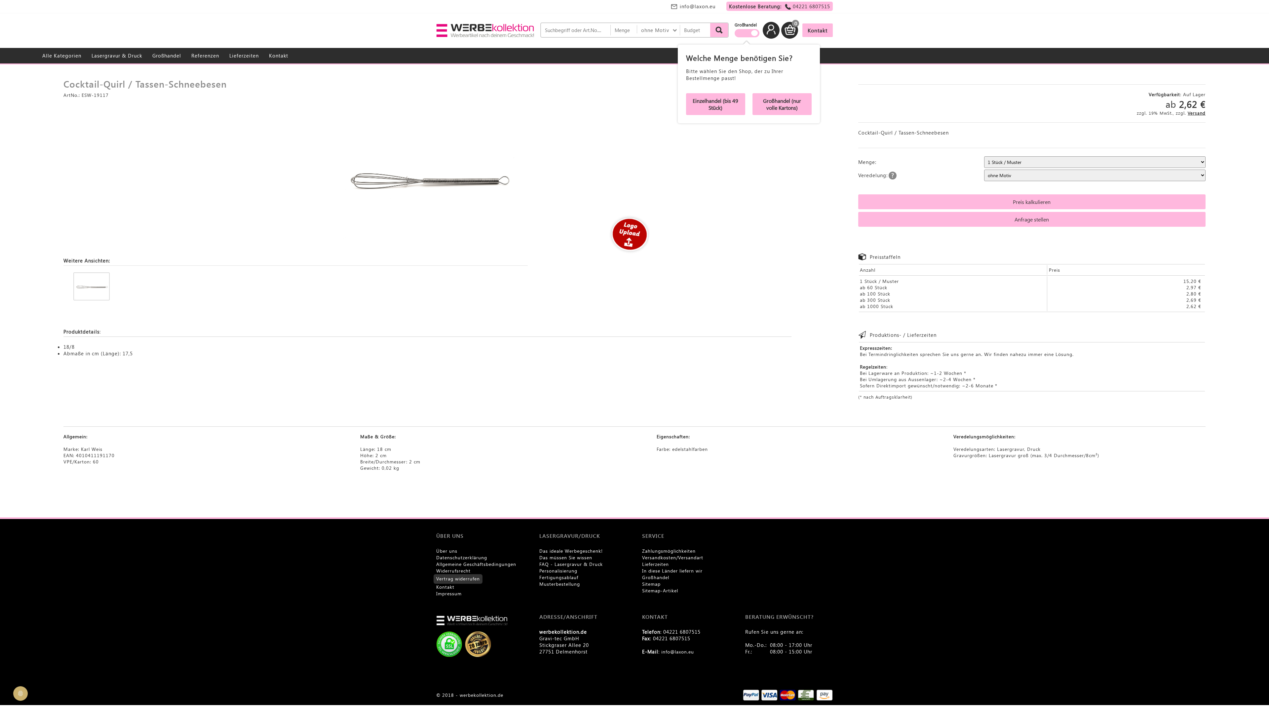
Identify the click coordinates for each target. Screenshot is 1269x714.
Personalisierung (558, 571)
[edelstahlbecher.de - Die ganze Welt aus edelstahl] (485, 31)
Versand (1197, 113)
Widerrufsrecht (453, 571)
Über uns (446, 551)
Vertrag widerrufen (458, 578)
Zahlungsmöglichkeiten (669, 551)
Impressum (449, 593)
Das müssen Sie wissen (565, 557)
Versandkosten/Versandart (672, 557)
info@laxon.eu (697, 6)
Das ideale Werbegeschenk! (571, 551)
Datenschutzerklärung (461, 557)
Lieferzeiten (244, 55)
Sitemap (651, 584)
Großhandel (166, 55)
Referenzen (205, 55)
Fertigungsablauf (558, 577)
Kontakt (278, 55)
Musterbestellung (559, 584)
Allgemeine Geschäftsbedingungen (476, 564)
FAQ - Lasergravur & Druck (571, 564)
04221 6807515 (811, 6)
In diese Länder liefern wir (672, 571)
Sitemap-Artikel (660, 590)
